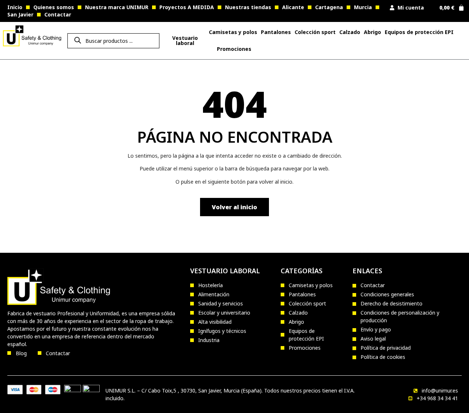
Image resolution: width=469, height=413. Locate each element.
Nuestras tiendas (248, 7)
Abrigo (372, 32)
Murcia (363, 7)
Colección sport (315, 32)
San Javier (20, 14)
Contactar (57, 14)
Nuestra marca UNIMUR (116, 7)
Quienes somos (53, 7)
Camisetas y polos (233, 32)
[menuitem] (185, 40)
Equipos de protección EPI (419, 32)
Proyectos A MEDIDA (186, 7)
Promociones (234, 48)
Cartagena (329, 7)
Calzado (349, 32)
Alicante (293, 7)
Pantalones (276, 32)
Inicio (14, 7)
